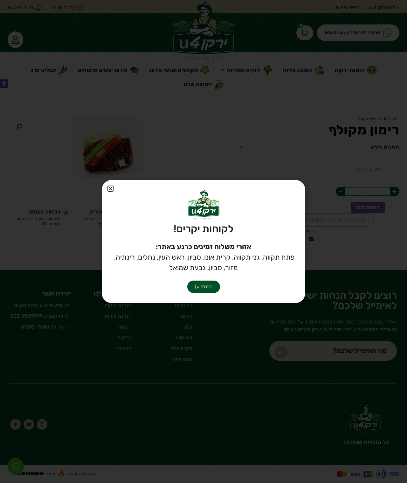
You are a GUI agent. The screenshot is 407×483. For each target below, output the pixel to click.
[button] (110, 188)
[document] (203, 241)
